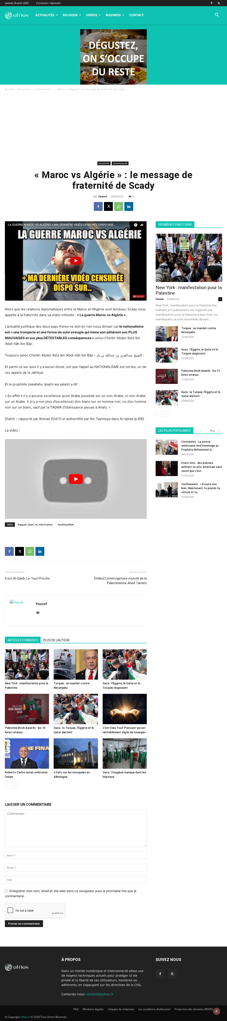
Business (113, 15)
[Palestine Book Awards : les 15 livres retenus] (27, 709)
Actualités (44, 15)
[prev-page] (7, 785)
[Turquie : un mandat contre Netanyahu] (76, 664)
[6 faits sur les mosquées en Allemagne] (76, 753)
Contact (136, 15)
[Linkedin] (128, 206)
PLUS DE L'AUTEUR (56, 640)
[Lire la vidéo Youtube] (76, 479)
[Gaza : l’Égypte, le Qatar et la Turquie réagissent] (125, 664)
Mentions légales (93, 1009)
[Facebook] (211, 3)
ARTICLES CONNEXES (23, 640)
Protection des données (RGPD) (194, 1009)
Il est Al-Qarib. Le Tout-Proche (27, 578)
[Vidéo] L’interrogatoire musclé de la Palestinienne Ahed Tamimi (120, 580)
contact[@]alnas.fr (100, 994)
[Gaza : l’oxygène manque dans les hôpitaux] (125, 753)
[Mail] (39, 613)
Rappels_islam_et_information (35, 524)
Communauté (42, 89)
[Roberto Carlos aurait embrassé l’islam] (27, 753)
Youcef (102, 196)
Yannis (160, 299)
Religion (70, 15)
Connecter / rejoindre (48, 3)
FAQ (75, 1009)
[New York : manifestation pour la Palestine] (27, 664)
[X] (218, 3)
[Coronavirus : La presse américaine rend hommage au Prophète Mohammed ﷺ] (167, 447)
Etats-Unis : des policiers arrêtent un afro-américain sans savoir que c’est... (201, 467)
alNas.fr (25, 1017)
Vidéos (91, 15)
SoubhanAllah (66, 524)
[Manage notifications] (216, 1011)
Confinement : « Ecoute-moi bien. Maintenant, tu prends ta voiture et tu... (200, 488)
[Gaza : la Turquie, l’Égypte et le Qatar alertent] (76, 709)
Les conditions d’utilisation (154, 1009)
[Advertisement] (113, 127)
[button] (216, 15)
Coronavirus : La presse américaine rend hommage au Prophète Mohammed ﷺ (200, 445)
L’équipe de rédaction (121, 1009)
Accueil (9, 89)
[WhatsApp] (118, 206)
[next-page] (15, 785)
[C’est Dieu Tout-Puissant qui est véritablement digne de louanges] (125, 709)
